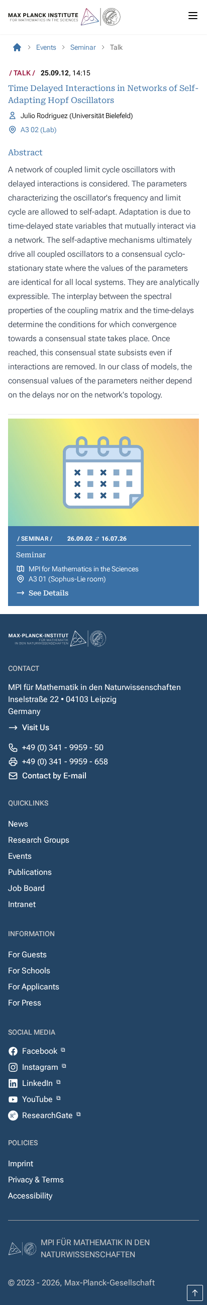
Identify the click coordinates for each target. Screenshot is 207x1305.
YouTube (38, 1099)
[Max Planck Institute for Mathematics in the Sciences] (17, 47)
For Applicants (33, 986)
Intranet (22, 904)
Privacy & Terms (36, 1179)
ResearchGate (48, 1115)
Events (20, 856)
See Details (48, 593)
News (18, 824)
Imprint (20, 1163)
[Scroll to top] (195, 1293)
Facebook (40, 1051)
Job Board (26, 888)
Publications (30, 872)
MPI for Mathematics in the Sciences (84, 569)
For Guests (27, 954)
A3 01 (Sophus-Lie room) (67, 579)
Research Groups (38, 840)
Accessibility (30, 1195)
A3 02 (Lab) (39, 130)
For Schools (29, 970)
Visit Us (35, 727)
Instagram (41, 1067)
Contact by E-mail (54, 775)
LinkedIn (38, 1083)
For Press (24, 1003)
